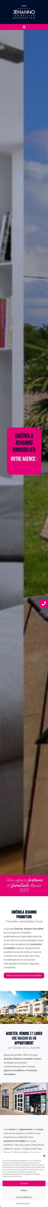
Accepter (24, 1183)
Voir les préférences (24, 1197)
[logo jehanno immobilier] (24, 3)
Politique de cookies (23, 1203)
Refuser (24, 1190)
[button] (44, 1156)
